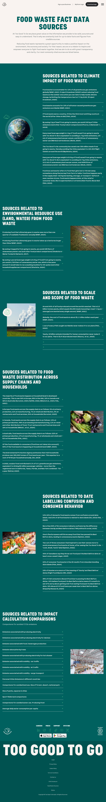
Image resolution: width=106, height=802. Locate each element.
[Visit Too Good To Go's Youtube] (61, 730)
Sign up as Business (64, 4)
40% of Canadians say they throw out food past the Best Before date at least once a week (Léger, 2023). (72, 555)
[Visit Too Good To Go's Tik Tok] (56, 730)
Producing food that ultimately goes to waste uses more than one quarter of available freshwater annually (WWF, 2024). (28, 233)
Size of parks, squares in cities (14, 691)
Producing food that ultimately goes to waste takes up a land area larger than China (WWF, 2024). (31, 242)
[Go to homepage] (4, 4)
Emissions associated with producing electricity (21, 632)
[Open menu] (102, 4)
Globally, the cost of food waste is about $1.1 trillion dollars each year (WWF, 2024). (71, 318)
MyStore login (79, 4)
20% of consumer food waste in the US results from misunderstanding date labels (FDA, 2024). (71, 563)
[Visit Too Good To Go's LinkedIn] (38, 730)
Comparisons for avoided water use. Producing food (23, 703)
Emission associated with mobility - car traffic (20, 661)
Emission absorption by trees (14, 649)
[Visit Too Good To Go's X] (67, 730)
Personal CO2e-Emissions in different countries (21, 679)
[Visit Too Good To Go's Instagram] (44, 730)
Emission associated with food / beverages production (24, 644)
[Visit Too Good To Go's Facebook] (50, 730)
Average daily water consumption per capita (20, 708)
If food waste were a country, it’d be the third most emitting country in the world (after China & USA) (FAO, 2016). (71, 115)
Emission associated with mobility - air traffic (20, 667)
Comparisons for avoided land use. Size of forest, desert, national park (31, 685)
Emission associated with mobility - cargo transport (23, 673)
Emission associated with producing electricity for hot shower (27, 655)
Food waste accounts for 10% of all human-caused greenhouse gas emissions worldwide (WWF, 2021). (69, 106)
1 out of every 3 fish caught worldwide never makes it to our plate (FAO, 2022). (71, 327)
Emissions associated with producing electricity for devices (26, 638)
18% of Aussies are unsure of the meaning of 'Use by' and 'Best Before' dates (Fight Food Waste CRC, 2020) (70, 571)
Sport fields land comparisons (14, 697)
